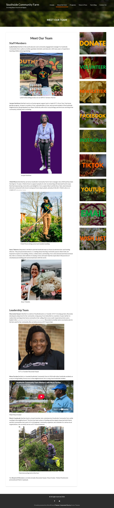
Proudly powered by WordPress (44, 505)
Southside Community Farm (22, 4)
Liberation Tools (21, 190)
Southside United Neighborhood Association (30, 320)
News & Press (83, 5)
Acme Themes (75, 505)
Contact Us (102, 5)
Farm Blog (93, 5)
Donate (52, 5)
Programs (73, 5)
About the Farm (62, 5)
